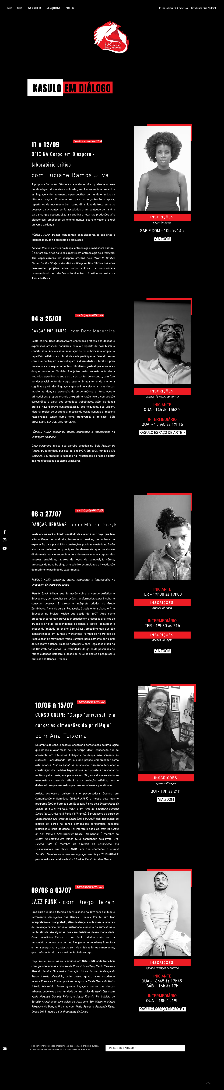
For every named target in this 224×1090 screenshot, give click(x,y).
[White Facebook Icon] (4, 532)
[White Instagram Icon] (4, 540)
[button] (53, 8)
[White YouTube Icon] (4, 548)
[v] (208, 1082)
